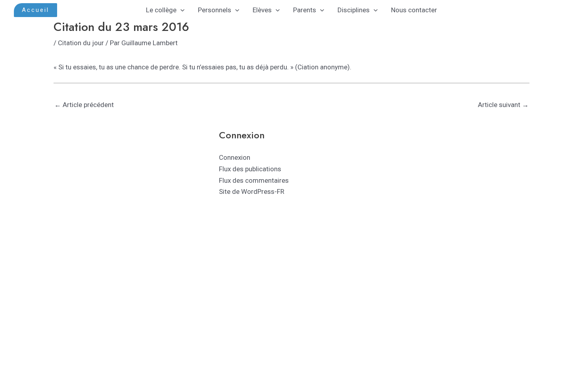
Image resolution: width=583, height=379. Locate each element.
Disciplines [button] (354, 10)
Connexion (234, 157)
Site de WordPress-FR (251, 191)
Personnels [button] (214, 10)
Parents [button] (304, 10)
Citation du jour (81, 43)
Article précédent (84, 105)
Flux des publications (250, 169)
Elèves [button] (262, 10)
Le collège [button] (161, 10)
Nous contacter (414, 10)
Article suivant (503, 105)
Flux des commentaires (254, 180)
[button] (35, 10)
